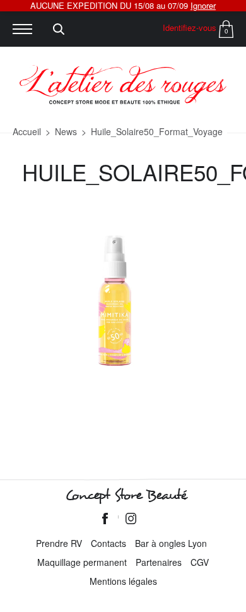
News (66, 131)
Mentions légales (123, 581)
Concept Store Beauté (126, 495)
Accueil (27, 131)
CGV (199, 562)
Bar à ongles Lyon (171, 543)
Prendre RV (59, 543)
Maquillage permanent (82, 562)
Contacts (108, 543)
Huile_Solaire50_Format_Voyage (157, 131)
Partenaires (159, 562)
